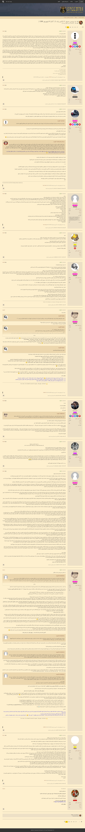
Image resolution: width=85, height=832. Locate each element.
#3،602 (4, 85)
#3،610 (4, 471)
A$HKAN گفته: (60, 413)
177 (77, 27)
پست (80, 53)
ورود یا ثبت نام (9, 1)
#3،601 (4, 31)
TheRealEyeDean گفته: (58, 142)
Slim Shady (44, 185)
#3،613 (4, 788)
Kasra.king (44, 224)
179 (72, 27)
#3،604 (4, 193)
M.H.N (45, 780)
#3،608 (4, 400)
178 (75, 27)
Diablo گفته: (61, 316)
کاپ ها (80, 52)
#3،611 (4, 570)
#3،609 (4, 441)
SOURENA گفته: (60, 576)
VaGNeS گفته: (60, 121)
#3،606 (4, 262)
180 (70, 27)
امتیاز (80, 50)
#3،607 (4, 310)
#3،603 (4, 109)
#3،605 (4, 233)
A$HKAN (44, 392)
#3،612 (4, 735)
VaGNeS (50, 77)
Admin (76, 23)
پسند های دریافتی (78, 49)
